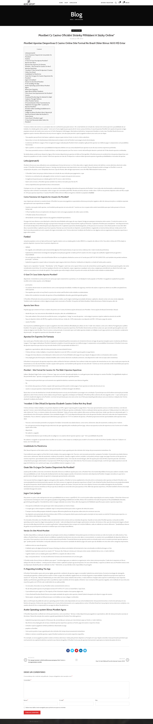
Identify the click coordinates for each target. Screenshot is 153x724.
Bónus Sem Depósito (31, 89)
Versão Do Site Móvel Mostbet (34, 82)
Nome (26, 700)
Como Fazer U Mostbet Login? (34, 118)
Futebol (27, 59)
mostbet (91, 193)
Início (71, 19)
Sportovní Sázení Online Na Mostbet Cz (37, 114)
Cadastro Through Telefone (33, 99)
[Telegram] (85, 650)
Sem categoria (79, 19)
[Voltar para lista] (76, 660)
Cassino (27, 95)
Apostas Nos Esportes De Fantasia (35, 64)
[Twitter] (72, 650)
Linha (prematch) (30, 53)
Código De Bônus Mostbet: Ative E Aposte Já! (38, 112)
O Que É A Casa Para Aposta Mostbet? (36, 60)
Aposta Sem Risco (30, 62)
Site (96, 700)
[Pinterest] (76, 650)
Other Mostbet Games (32, 101)
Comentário (27, 680)
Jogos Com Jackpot (30, 80)
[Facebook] (68, 650)
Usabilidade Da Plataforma (33, 74)
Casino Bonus (29, 116)
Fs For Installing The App (32, 83)
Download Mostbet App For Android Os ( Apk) (38, 97)
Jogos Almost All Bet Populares (34, 91)
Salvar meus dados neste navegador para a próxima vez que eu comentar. (46, 707)
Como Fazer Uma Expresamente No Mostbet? (38, 93)
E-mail (62, 700)
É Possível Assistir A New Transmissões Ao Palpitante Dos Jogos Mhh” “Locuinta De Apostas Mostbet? (37, 104)
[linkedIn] (81, 650)
